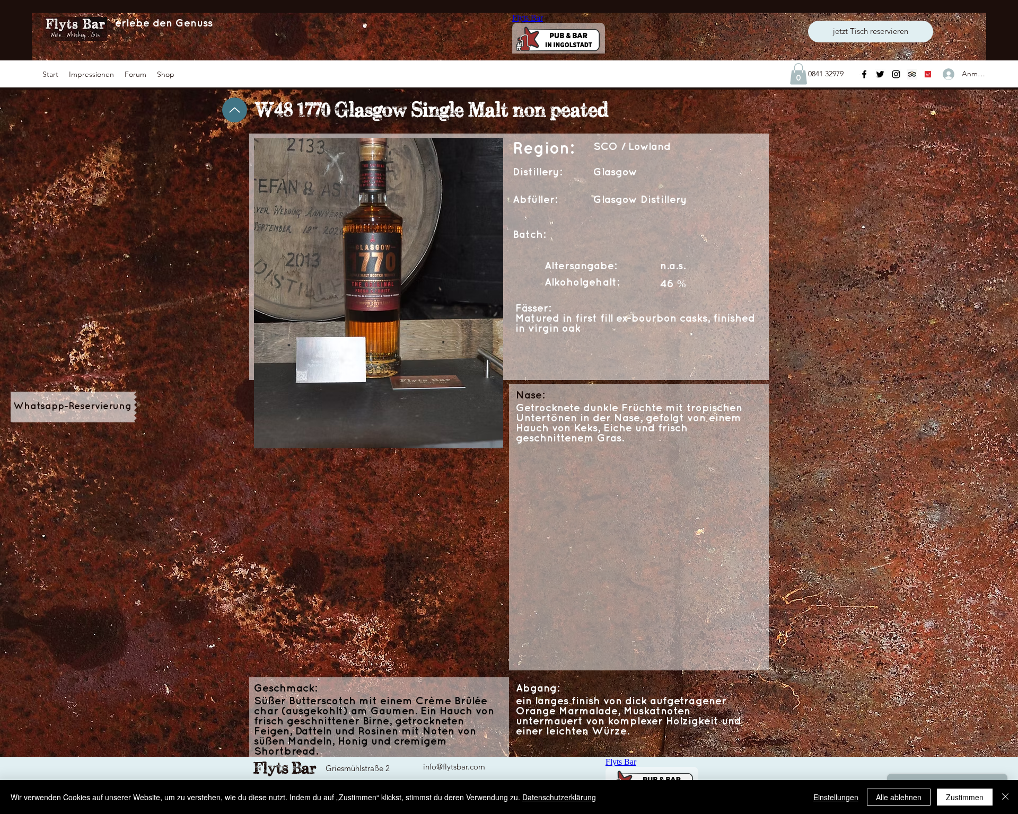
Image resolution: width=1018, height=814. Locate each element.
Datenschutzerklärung (559, 797)
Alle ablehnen (899, 797)
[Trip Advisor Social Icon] (912, 74)
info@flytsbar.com (454, 767)
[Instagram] (896, 74)
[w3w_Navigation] (928, 74)
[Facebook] (864, 74)
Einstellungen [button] (835, 797)
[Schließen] (1005, 797)
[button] (91, 74)
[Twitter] (880, 74)
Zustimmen (965, 797)
